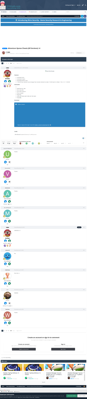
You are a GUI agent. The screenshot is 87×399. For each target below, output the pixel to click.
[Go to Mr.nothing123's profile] (33, 143)
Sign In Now (63, 349)
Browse (4, 11)
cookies (10, 395)
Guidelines (37, 397)
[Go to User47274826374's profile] (7, 154)
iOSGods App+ (23, 11)
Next (11, 63)
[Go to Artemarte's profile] (7, 193)
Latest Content (45, 11)
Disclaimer (13, 11)
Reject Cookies (82, 395)
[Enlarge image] (49, 71)
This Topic (80, 11)
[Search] (85, 12)
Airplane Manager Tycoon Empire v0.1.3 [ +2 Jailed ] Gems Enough (75, 374)
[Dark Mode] (85, 5)
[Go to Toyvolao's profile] (27, 143)
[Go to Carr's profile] (7, 295)
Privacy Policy (4, 391)
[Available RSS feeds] (84, 386)
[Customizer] (82, 5)
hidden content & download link (42, 125)
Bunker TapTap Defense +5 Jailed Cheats (11, 373)
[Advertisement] (43, 36)
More (54, 11)
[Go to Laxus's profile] (3, 52)
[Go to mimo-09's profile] (7, 256)
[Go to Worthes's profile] (7, 315)
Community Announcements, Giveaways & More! (43, 24)
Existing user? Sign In (70, 5)
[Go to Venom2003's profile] (7, 174)
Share (72, 52)
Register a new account (24, 349)
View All (43, 382)
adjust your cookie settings (23, 397)
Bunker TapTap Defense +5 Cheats (32, 373)
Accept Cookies (72, 395)
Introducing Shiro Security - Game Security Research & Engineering (43, 20)
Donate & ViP (33, 11)
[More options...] (84, 68)
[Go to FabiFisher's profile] (7, 276)
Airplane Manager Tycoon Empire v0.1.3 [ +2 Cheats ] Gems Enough (54, 374)
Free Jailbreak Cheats (24, 53)
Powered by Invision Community (81, 390)
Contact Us (17, 391)
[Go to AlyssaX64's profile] (4, 378)
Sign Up (78, 5)
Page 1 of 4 (19, 63)
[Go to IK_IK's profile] (47, 378)
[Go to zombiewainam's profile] (39, 143)
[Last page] (14, 63)
